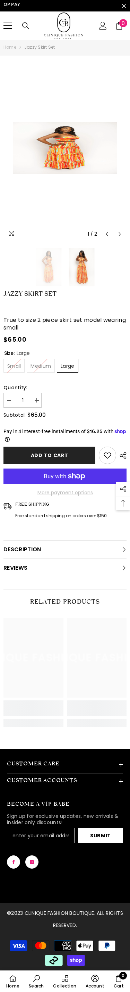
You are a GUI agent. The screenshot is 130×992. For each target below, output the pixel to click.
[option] (65, 148)
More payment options (65, 492)
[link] (33, 708)
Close (124, 5)
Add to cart (49, 455)
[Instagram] (31, 862)
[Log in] (103, 26)
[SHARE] (121, 455)
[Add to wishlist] (107, 455)
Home (9, 47)
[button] (107, 234)
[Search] (25, 26)
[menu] (7, 26)
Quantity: (15, 387)
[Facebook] (13, 862)
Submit (100, 835)
